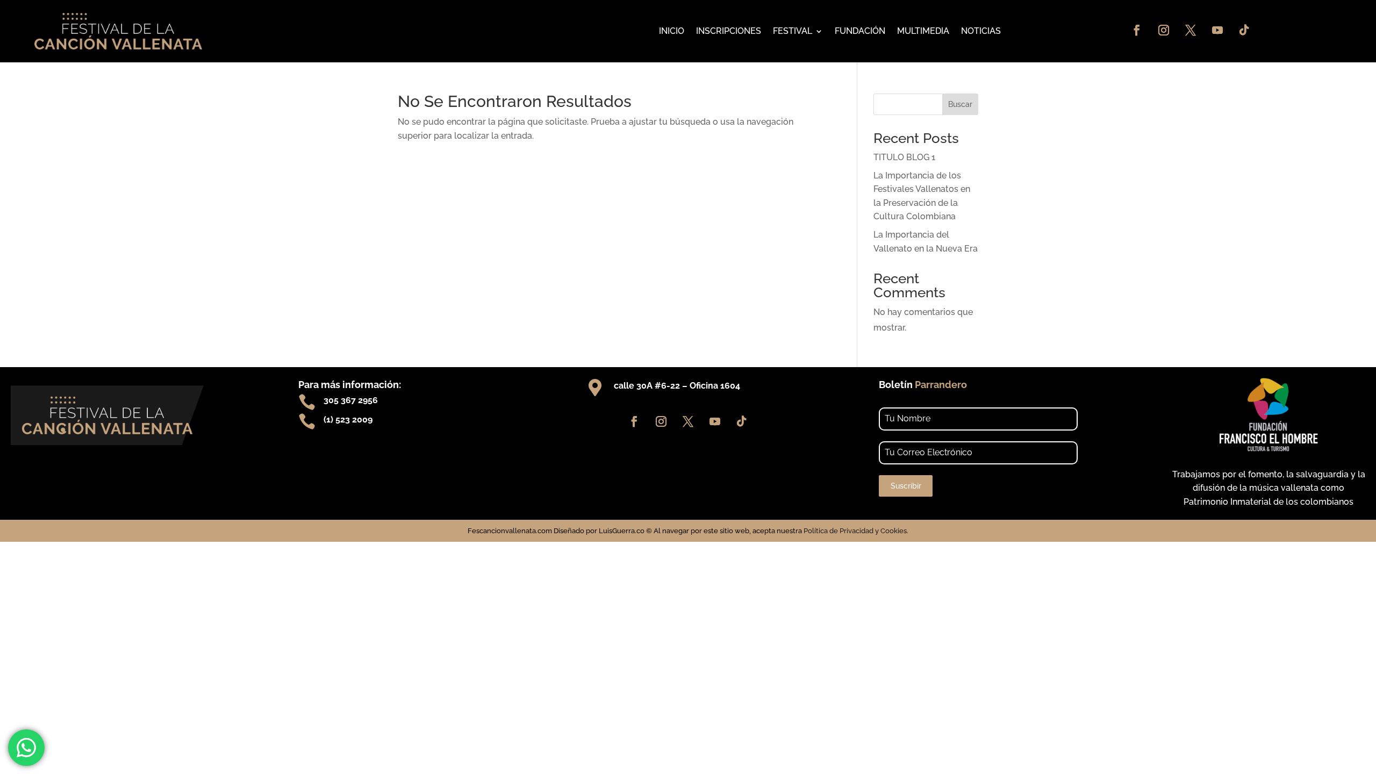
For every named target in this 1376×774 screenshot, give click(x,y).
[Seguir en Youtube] (1217, 30)
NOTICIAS (981, 31)
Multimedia (923, 31)
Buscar (960, 104)
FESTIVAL (792, 31)
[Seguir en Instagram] (1163, 30)
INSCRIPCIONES (728, 31)
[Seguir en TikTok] (1244, 30)
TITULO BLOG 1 (904, 157)
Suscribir (906, 486)
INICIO (671, 31)
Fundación (860, 31)
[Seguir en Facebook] (1137, 30)
